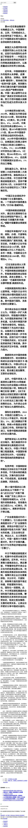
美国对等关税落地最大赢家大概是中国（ (13, 790)
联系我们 (5, 13)
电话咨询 (5, 826)
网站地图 (5, 818)
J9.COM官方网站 (5, 20)
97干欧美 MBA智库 (12, 779)
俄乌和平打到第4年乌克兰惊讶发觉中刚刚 (13, 800)
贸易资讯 (5, 11)
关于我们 (5, 8)
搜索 (15, 2)
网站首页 (5, 6)
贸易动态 (5, 10)
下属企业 (5, 824)
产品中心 (5, 823)
